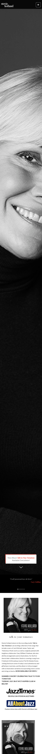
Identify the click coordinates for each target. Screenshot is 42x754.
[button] (38, 4)
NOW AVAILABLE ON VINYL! (26, 671)
